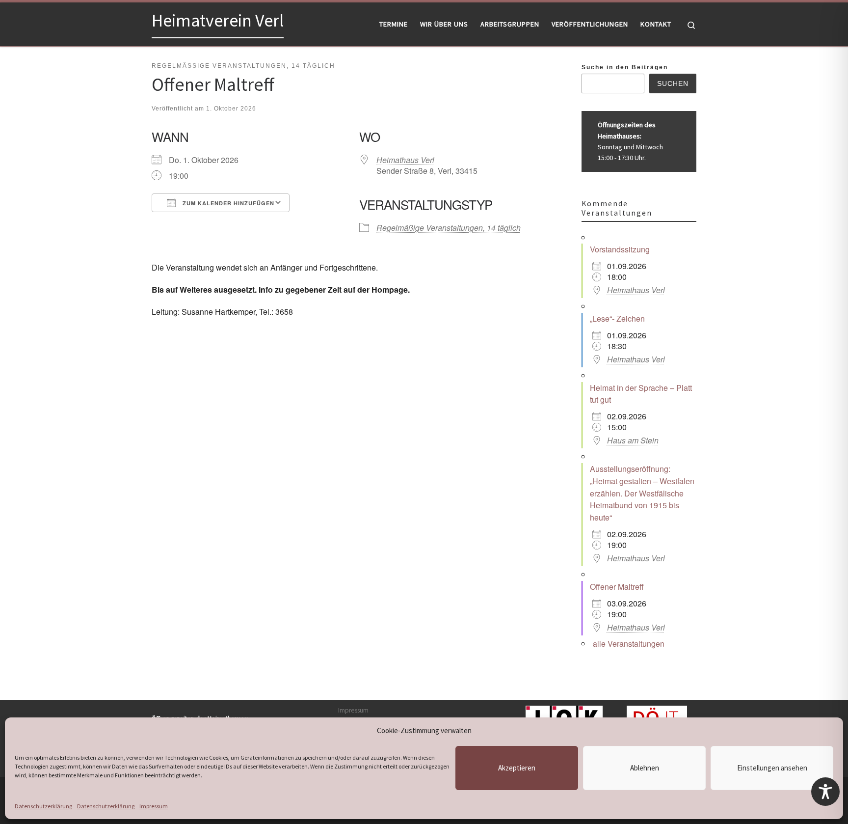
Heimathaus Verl (405, 159)
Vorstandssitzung (620, 249)
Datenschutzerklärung (43, 806)
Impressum (153, 806)
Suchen (673, 83)
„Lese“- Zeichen (617, 318)
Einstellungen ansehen (772, 767)
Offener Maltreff (617, 586)
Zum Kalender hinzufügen (227, 203)
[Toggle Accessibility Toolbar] (825, 791)
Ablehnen (644, 767)
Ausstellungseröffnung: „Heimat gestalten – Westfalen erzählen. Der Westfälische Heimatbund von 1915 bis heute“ (642, 493)
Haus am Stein (633, 440)
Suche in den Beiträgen (625, 67)
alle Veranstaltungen (628, 643)
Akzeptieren (516, 767)
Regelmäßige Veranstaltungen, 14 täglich (448, 227)
